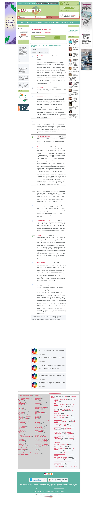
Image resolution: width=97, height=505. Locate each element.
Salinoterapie (37, 416)
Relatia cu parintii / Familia (49, 316)
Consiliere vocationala (23, 419)
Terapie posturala (38, 435)
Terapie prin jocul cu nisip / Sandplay (42, 441)
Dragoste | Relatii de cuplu (59, 417)
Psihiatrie (37, 399)
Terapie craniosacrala (39, 426)
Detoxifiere (21, 425)
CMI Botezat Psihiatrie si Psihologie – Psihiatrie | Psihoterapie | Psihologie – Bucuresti (74, 43)
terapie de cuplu (57, 319)
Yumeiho (36, 450)
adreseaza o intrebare (55, 392)
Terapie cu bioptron (39, 427)
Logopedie (21, 443)
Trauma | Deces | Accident (59, 446)
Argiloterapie (21, 402)
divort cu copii (59, 317)
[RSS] (52, 474)
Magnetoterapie (22, 444)
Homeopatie (21, 437)
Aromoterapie (22, 403)
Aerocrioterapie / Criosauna (24, 398)
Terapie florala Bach (39, 428)
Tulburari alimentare (58, 438)
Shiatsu (36, 418)
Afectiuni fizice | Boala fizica (59, 454)
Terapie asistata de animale (40, 425)
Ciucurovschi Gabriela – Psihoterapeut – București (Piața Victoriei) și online (74, 69)
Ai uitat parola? (23, 37)
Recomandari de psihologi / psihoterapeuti (62, 458)
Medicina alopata (22, 449)
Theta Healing (37, 448)
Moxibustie (21, 450)
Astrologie (21, 404)
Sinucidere (56, 432)
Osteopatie (37, 395)
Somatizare (56, 452)
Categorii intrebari (72, 10)
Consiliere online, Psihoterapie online (48, 476)
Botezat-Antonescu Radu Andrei (43, 136)
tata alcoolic (51, 319)
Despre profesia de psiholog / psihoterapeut (62, 461)
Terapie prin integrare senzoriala (41, 439)
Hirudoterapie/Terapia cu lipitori (25, 436)
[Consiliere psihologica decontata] (86, 71)
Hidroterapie (21, 434)
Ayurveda (21, 408)
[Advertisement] (10, 67)
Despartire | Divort (39, 316)
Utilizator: (20, 28)
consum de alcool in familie (51, 317)
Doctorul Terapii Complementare (43, 205)
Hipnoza (21, 435)
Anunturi (57, 22)
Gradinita (55, 401)
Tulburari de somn (57, 439)
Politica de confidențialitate (48, 491)
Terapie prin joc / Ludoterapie (41, 440)
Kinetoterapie (22, 440)
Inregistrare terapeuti (41, 3)
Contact (71, 22)
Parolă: (20, 30)
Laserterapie (21, 441)
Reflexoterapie (38, 409)
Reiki (36, 411)
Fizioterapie (21, 431)
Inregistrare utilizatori (53, 3)
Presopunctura (38, 398)
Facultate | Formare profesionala (60, 404)
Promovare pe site (64, 22)
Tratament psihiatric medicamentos (61, 444)
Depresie (55, 428)
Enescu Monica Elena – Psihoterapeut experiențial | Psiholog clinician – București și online (73, 92)
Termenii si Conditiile (59, 488)
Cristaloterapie (22, 423)
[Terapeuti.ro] (49, 10)
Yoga (36, 449)
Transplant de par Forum (50, 477)
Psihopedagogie (38, 403)
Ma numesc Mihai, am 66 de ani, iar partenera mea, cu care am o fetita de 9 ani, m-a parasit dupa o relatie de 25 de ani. (52, 383)
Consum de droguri (57, 450)
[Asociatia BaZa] (23, 102)
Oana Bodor (39, 146)
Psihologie (37, 400)
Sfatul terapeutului (57, 316)
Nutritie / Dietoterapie (23, 454)
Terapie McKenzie (38, 431)
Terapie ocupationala (39, 434)
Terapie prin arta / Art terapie (40, 436)
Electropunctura (22, 426)
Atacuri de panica (57, 427)
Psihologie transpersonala (40, 402)
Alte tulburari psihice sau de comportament (62, 441)
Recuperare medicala (39, 408)
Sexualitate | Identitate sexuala (60, 421)
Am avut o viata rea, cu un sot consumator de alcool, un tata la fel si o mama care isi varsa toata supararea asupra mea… (52, 358)
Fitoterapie (21, 430)
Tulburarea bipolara (57, 433)
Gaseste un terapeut (29, 22)
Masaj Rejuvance (22, 445)
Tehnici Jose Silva (38, 422)
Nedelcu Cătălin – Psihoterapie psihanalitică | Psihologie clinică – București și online (73, 105)
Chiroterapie (21, 412)
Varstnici (55, 409)
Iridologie (21, 439)
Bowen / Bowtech (22, 411)
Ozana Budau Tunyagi (41, 96)
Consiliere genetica (23, 414)
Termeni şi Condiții (37, 491)
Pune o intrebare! (68, 7)
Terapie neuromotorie (39, 432)
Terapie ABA (37, 423)
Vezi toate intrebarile (36, 29)
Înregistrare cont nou (23, 36)
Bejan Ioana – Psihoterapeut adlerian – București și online (73, 55)
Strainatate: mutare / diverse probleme (61, 415)
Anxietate (56, 425)
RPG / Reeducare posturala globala (42, 413)
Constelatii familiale (23, 421)
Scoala (55, 403)
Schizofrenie (56, 431)
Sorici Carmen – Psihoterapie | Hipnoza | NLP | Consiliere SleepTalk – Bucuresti (74, 85)
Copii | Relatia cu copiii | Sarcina (60, 399)
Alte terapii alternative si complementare (40, 452)
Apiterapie (21, 400)
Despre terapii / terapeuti (59, 459)
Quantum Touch (38, 406)
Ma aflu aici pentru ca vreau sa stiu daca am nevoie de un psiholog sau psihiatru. (23, 78)
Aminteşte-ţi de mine (24, 32)
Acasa (22, 22)
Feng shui (21, 428)
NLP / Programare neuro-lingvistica (26, 452)
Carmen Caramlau (41, 262)
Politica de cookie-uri (59, 491)
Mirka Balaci (39, 188)
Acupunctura (21, 396)
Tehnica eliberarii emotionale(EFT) (42, 420)
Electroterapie (22, 427)
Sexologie (37, 417)
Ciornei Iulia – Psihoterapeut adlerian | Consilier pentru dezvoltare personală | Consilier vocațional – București (73, 62)
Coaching (21, 413)
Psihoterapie (37, 404)
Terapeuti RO (40, 55)
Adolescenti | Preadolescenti (59, 406)
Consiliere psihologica (23, 418)
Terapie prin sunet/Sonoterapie (41, 445)
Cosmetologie (22, 422)
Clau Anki (39, 235)
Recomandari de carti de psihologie (61, 457)
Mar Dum (39, 284)
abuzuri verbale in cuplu (41, 317)
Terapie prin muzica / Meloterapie (41, 444)
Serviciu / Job (56, 413)
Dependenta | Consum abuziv (60, 448)
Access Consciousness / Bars (25, 395)
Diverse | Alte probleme (58, 466)
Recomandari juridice (58, 464)
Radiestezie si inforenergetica (41, 407)
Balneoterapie (22, 409)
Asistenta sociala (57, 463)
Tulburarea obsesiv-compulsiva (60, 436)
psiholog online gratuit (44, 319)
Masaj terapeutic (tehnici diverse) (26, 447)
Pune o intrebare (39, 22)
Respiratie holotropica (39, 412)
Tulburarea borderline (58, 434)
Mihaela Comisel (40, 121)
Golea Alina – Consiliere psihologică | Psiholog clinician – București (73, 99)
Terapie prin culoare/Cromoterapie (41, 437)
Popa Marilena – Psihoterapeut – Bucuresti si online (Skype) (74, 49)
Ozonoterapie (37, 396)
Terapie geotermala (39, 430)
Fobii (55, 429)
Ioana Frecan (40, 87)
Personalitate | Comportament (60, 424)
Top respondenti (64, 10)
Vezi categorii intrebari (46, 29)
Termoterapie (37, 446)
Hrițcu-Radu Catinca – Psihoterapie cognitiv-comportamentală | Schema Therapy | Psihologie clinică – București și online (73, 77)
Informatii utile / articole (49, 22)
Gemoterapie (21, 432)
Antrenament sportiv (23, 399)
